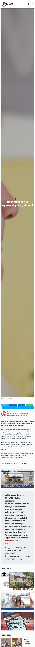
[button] (5, 405)
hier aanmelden (11, 541)
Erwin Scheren (11, 412)
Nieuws (18, 199)
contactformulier (12, 559)
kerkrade (7, 463)
